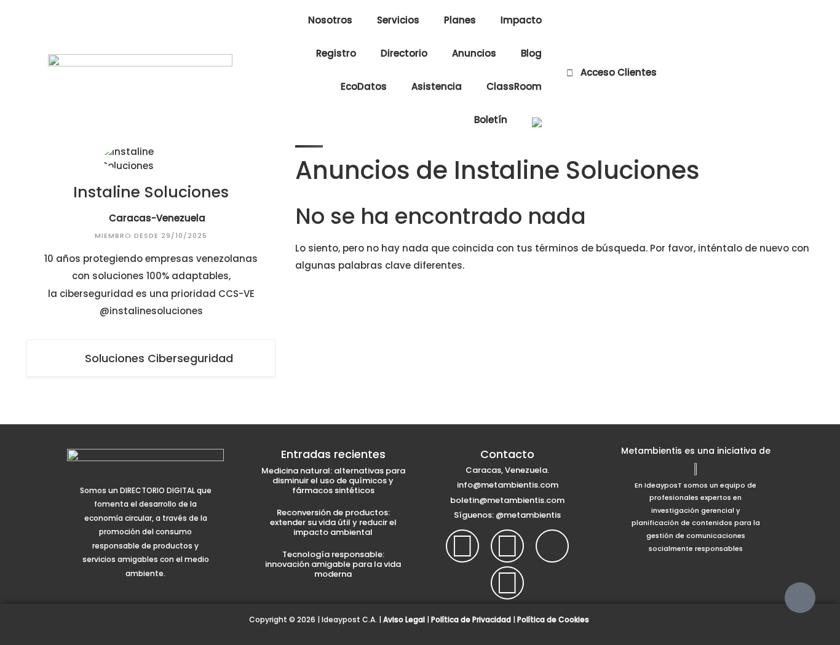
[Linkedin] (507, 582)
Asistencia (436, 86)
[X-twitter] (552, 546)
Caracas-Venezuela (157, 218)
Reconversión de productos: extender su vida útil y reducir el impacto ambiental (333, 522)
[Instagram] (507, 546)
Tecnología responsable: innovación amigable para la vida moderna (333, 564)
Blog (531, 53)
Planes (460, 20)
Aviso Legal (404, 619)
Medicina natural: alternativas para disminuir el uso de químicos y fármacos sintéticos (333, 480)
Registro (336, 53)
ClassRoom (514, 86)
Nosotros (330, 20)
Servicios (398, 20)
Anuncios (474, 53)
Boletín (490, 119)
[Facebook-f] (462, 546)
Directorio (404, 53)
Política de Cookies (553, 619)
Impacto (521, 20)
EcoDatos (364, 86)
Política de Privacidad (471, 619)
